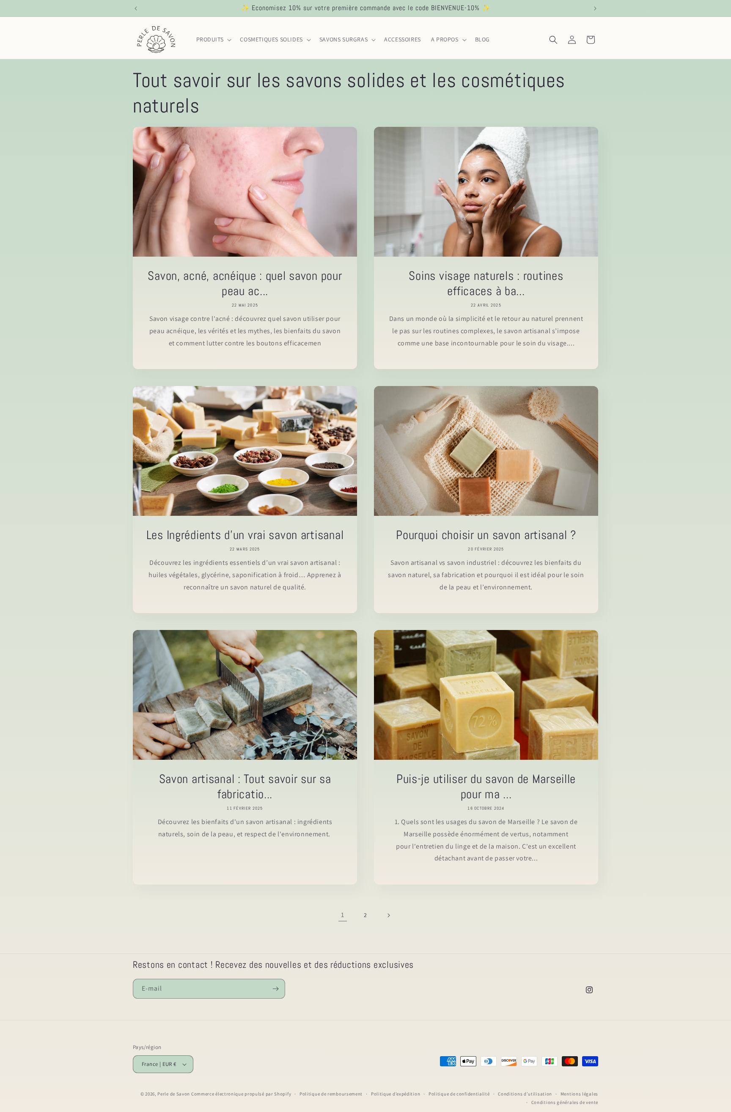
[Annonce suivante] (595, 8)
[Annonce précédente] (135, 8)
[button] (213, 39)
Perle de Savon (173, 1094)
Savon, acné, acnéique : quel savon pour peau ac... (245, 283)
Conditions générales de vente (564, 1102)
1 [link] (342, 914)
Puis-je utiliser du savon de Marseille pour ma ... (486, 786)
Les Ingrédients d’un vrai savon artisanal (245, 534)
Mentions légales (579, 1094)
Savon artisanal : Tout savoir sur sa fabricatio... (245, 786)
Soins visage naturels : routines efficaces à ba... (486, 283)
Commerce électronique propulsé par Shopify (241, 1094)
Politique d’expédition (395, 1094)
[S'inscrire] (275, 989)
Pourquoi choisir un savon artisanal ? (486, 534)
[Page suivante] (388, 915)
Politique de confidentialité (459, 1094)
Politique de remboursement (331, 1094)
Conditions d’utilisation (525, 1094)
